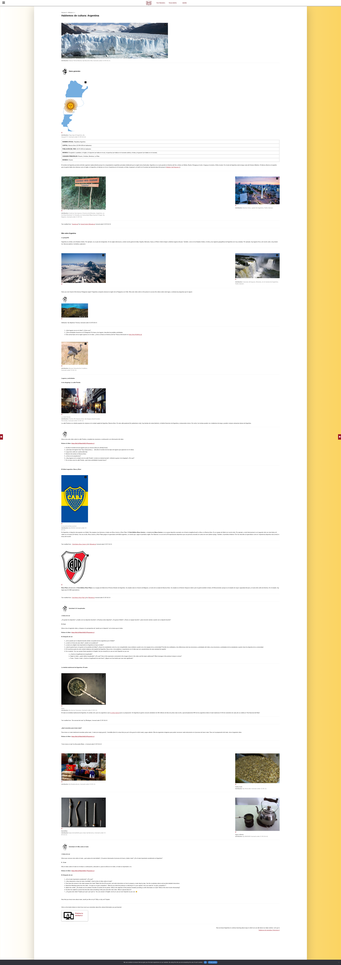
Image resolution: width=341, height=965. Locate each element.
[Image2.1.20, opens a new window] (257, 190)
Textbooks (160, 3)
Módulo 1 (71, 12)
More (184, 3)
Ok (205, 962)
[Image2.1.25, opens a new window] (83, 400)
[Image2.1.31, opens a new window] (83, 812)
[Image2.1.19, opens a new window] (74, 106)
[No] (339, 962)
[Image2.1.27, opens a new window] (75, 568)
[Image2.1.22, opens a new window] (83, 268)
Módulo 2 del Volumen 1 (173, 167)
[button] (4, 2)
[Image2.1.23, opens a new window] (257, 265)
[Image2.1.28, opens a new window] (83, 689)
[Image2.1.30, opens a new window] (257, 768)
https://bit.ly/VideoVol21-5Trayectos (82, 632)
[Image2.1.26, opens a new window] (74, 498)
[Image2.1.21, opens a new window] (83, 193)
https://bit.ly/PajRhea (134, 334)
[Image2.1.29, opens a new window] (83, 767)
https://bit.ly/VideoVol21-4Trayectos (82, 443)
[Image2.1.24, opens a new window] (74, 353)
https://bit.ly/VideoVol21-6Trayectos (82, 736)
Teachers (173, 3)
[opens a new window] (170, 311)
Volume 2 (64, 12)
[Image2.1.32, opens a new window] (257, 814)
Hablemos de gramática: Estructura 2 (269, 930)
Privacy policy (213, 962)
